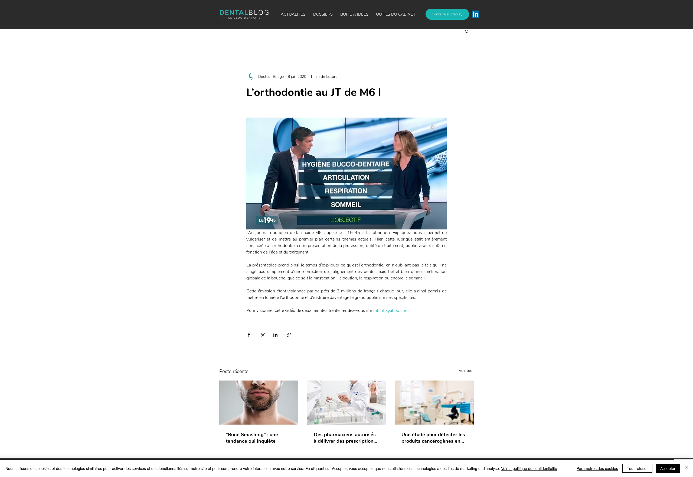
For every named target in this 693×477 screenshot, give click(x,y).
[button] (354, 14)
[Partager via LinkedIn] (275, 334)
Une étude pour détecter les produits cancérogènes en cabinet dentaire (433, 437)
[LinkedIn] (475, 14)
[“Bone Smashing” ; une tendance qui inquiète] (258, 403)
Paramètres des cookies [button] (597, 468)
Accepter (667, 468)
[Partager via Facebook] (248, 334)
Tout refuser (637, 468)
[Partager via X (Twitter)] (262, 334)
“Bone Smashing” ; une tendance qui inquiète (252, 437)
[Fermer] (686, 468)
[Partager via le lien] (288, 334)
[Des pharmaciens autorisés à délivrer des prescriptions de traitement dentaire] (346, 403)
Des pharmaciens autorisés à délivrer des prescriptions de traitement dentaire (345, 437)
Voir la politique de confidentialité (529, 468)
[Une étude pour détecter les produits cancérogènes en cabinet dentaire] (434, 403)
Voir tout (466, 370)
